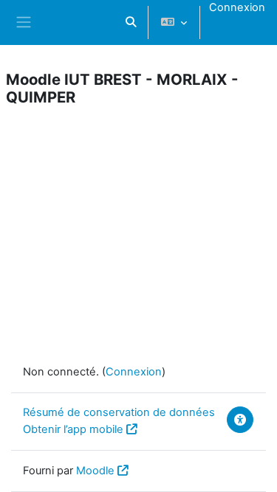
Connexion (237, 7)
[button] (130, 22)
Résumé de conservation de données (119, 412)
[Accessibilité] (240, 419)
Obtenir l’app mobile (73, 429)
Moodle (95, 470)
